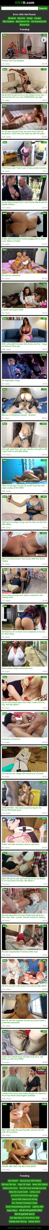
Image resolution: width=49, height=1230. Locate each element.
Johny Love (35, 1192)
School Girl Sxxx (10, 1188)
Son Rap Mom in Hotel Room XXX (24, 1218)
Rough (29, 18)
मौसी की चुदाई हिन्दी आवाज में (24, 1214)
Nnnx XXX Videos (40, 1184)
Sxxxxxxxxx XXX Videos (30, 1181)
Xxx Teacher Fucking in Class (24, 1203)
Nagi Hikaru (12, 1210)
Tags (17, 1228)
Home (10, 1228)
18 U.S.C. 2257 (34, 1228)
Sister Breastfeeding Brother (18, 1206)
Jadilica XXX (37, 1206)
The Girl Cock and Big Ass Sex (32, 1188)
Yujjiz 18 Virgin (24, 1184)
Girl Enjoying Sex (38, 21)
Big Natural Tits (22, 21)
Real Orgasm (8, 21)
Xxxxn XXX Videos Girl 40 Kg (24, 1199)
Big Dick (21, 18)
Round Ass (24, 25)
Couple (38, 18)
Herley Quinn (34, 1221)
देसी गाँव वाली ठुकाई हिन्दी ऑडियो (30, 1210)
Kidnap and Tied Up (18, 1221)
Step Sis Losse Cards (18, 1192)
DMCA (24, 1228)
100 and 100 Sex (9, 1184)
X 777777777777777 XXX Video (24, 1195)
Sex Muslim (13, 1181)
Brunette (12, 18)
